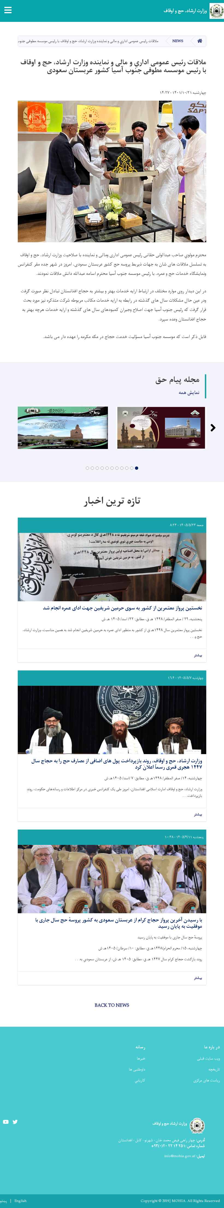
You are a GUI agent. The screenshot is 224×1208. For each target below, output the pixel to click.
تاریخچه (214, 1069)
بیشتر (198, 655)
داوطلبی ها (137, 1069)
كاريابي (140, 1080)
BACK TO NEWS (112, 1005)
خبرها (141, 1058)
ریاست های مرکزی (206, 1080)
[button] (136, 468)
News (177, 41)
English (20, 1201)
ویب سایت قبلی (208, 1058)
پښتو (3, 1201)
